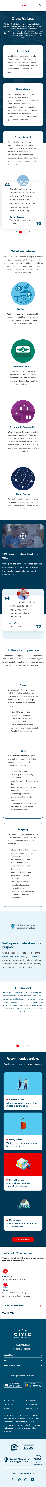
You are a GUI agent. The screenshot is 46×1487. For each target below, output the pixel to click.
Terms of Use (31, 1400)
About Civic (8, 1355)
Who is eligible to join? (14, 1305)
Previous (16, 232)
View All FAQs (8, 1313)
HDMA (6, 1408)
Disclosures (8, 1404)
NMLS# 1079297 (32, 1408)
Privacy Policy (31, 1404)
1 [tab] (20, 232)
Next (29, 232)
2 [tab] (25, 232)
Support (7, 1360)
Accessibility (9, 1400)
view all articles (23, 1239)
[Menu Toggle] (5, 5)
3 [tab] (28, 1045)
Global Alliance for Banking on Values (19, 956)
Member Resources (12, 1365)
